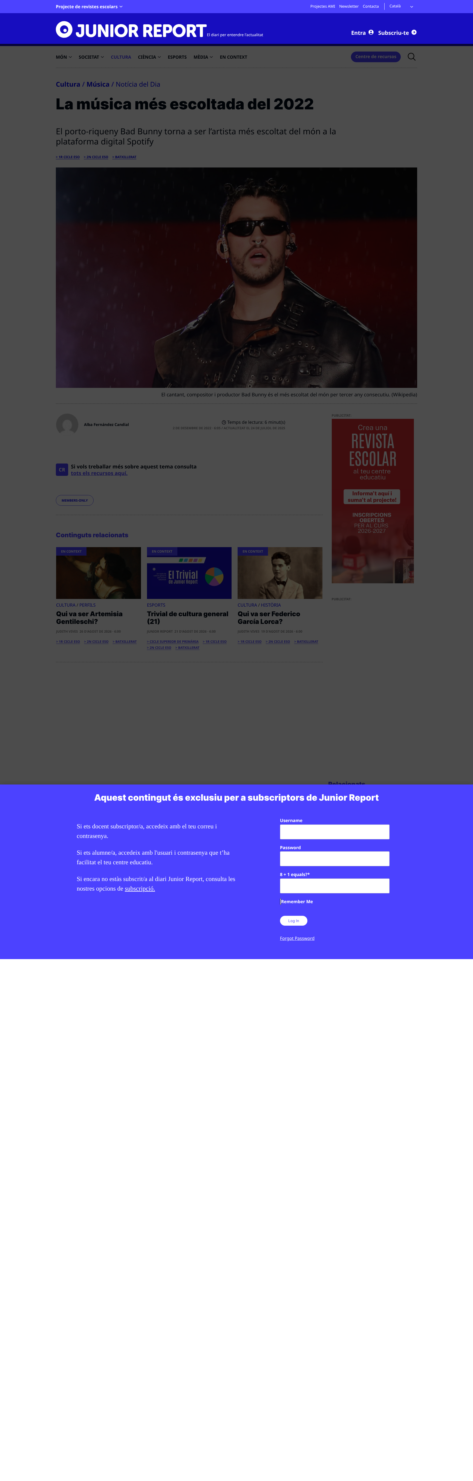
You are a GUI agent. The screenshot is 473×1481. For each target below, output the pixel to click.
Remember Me (297, 902)
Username (291, 820)
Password (290, 848)
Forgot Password (297, 938)
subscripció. (140, 888)
